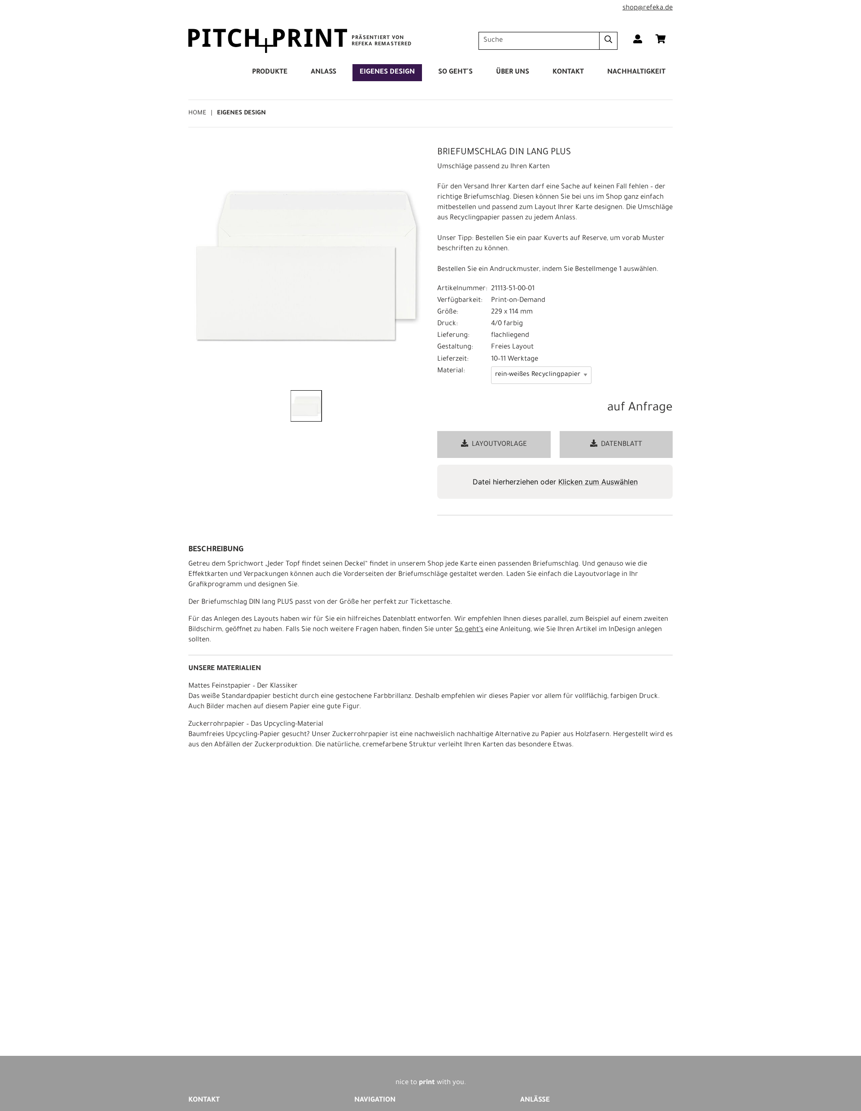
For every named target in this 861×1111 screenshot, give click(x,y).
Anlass (323, 72)
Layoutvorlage (499, 445)
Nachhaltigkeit (636, 72)
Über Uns (512, 72)
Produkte (269, 72)
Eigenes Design (387, 72)
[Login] (637, 40)
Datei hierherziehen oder (555, 481)
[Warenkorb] (661, 40)
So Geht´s (455, 72)
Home (197, 113)
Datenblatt (621, 445)
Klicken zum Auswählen (598, 481)
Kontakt (568, 72)
